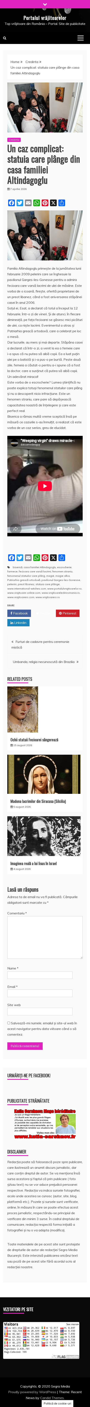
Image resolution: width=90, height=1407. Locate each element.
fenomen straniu (62, 571)
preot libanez (26, 584)
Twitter (45, 613)
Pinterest (69, 613)
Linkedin (19, 622)
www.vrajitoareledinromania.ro (61, 592)
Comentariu (17, 913)
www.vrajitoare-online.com (23, 592)
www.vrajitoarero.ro (48, 597)
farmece (12, 571)
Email (12, 987)
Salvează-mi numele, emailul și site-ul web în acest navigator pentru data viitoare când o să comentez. (42, 1028)
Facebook (20, 613)
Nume (12, 968)
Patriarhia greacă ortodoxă (23, 580)
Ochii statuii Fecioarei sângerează (34, 739)
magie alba (62, 575)
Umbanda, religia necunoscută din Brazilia (44, 662)
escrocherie (64, 567)
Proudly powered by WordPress (32, 1392)
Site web (14, 1005)
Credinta (14, 139)
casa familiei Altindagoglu (40, 567)
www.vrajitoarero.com (20, 597)
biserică (17, 567)
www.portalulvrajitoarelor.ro (64, 588)
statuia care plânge (48, 584)
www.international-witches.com (26, 588)
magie (50, 575)
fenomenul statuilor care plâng (26, 575)
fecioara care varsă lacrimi (35, 571)
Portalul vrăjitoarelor (45, 17)
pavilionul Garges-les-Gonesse (60, 580)
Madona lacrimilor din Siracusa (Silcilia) (38, 801)
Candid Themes (52, 1398)
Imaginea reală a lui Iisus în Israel (33, 863)
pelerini (12, 584)
